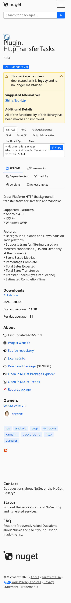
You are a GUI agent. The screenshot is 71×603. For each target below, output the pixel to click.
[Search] (61, 15)
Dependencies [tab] (18, 176)
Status (9, 502)
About (35, 577)
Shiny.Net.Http (15, 100)
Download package (22, 366)
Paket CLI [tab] (22, 135)
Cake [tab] (31, 141)
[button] (34, 80)
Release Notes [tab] (39, 184)
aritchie (17, 414)
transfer (11, 440)
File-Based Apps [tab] (14, 141)
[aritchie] (7, 413)
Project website (19, 343)
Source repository (21, 350)
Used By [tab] (42, 176)
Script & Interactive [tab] (43, 135)
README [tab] (14, 168)
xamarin (11, 434)
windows (49, 428)
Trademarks (29, 587)
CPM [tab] (8, 135)
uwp (35, 428)
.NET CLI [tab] (10, 129)
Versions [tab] (14, 184)
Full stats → (10, 295)
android (21, 428)
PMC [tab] (23, 129)
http (49, 434)
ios (8, 428)
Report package (19, 389)
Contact (10, 483)
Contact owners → (15, 405)
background (31, 434)
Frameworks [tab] (38, 168)
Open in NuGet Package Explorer (31, 374)
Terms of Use (51, 577)
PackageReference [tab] (42, 129)
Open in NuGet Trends (24, 382)
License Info (16, 358)
